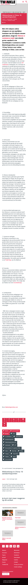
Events (4, 562)
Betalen (15, 19)
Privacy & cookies (18, 564)
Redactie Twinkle (11, 20)
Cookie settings (18, 567)
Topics (4, 555)
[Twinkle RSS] (18, 546)
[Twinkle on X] (3, 546)
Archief (4, 557)
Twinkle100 (5, 564)
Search (3, 19)
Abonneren (16, 550)
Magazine (4, 560)
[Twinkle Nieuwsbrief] (14, 546)
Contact (16, 562)
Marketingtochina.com (11, 407)
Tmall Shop (8, 260)
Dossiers (4, 552)
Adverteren (17, 552)
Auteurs (4, 550)
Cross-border (9, 19)
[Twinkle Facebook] (7, 546)
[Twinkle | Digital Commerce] (8, 2)
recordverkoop (17, 282)
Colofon (16, 560)
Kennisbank (17, 557)
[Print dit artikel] (4, 424)
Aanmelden (5, 573)
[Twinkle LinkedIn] (10, 546)
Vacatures (16, 555)
